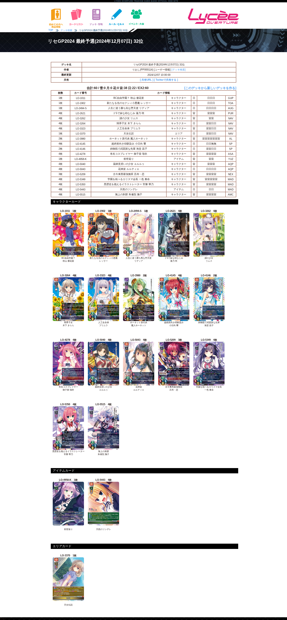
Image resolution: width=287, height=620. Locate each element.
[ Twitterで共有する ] (166, 79)
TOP (51, 30)
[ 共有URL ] (146, 79)
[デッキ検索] (178, 69)
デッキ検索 (66, 30)
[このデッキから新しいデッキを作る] (210, 88)
